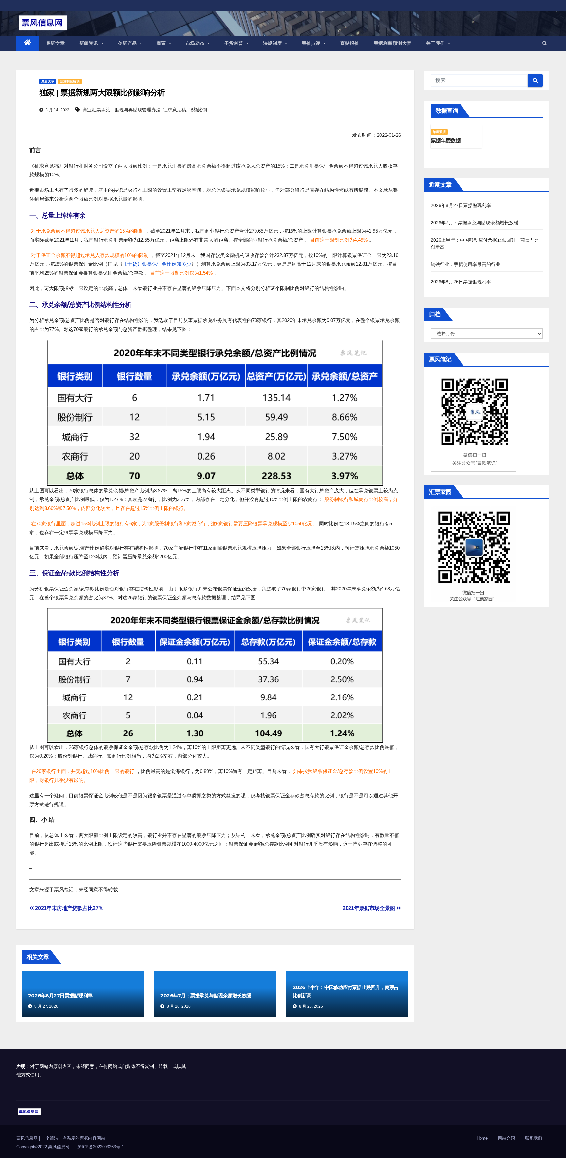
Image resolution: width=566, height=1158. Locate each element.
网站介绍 (506, 1138)
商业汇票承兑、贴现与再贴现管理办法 (121, 109)
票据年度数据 (446, 140)
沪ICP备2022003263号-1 (100, 1146)
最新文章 (55, 43)
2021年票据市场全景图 (369, 908)
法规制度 (273, 43)
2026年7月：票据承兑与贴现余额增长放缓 (205, 995)
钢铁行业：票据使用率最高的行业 (465, 264)
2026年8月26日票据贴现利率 (461, 281)
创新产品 (128, 43)
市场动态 (196, 43)
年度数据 (439, 132)
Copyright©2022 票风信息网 (42, 1146)
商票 (162, 43)
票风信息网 (27, 1138)
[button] (544, 43)
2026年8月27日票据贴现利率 (60, 995)
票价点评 (312, 43)
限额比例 (198, 109)
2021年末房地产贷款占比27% (68, 908)
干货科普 (234, 43)
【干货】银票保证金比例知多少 (157, 264)
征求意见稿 (174, 109)
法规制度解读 (70, 81)
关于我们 (436, 43)
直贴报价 (349, 43)
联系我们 (533, 1138)
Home (482, 1138)
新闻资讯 (89, 43)
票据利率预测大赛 (393, 43)
